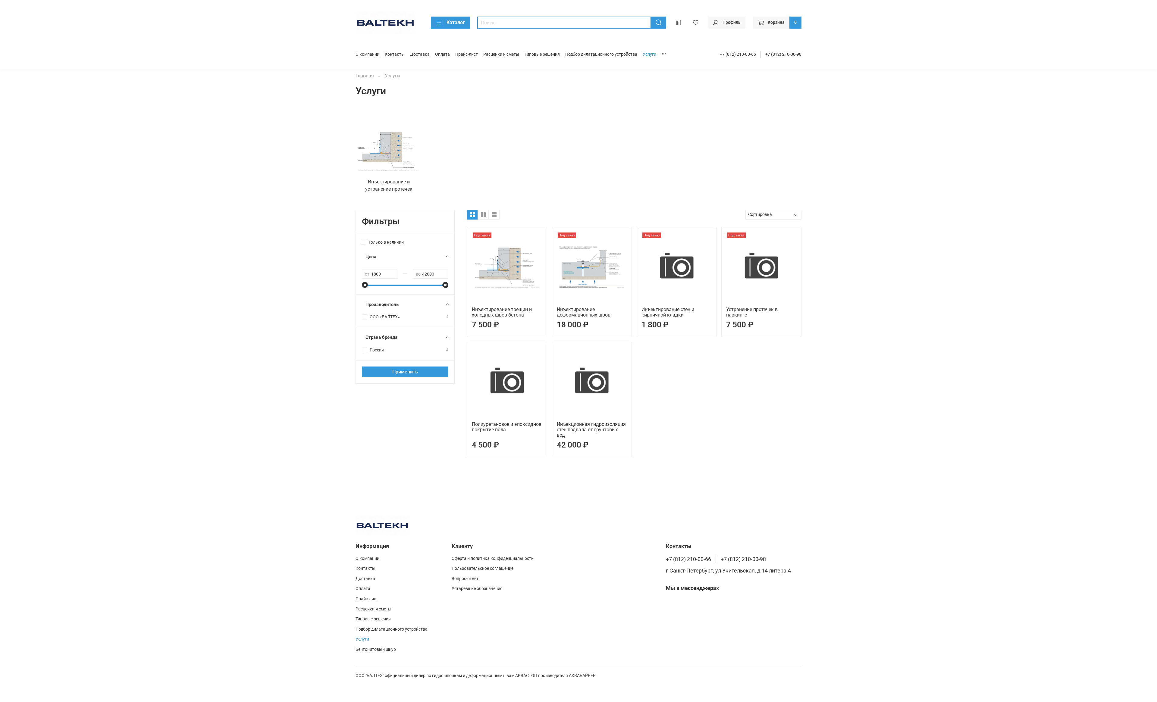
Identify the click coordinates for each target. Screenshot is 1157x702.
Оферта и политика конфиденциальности (493, 558)
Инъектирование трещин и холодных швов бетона (502, 312)
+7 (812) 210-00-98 (783, 54)
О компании (367, 54)
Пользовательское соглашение (482, 568)
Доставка (420, 54)
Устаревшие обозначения (477, 588)
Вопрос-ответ (465, 578)
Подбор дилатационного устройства (601, 54)
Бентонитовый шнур (376, 649)
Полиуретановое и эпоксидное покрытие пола (506, 426)
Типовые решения (542, 54)
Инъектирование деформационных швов (583, 312)
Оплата (442, 54)
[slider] (364, 284)
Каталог (456, 22)
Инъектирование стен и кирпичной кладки (667, 312)
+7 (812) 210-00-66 (738, 54)
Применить (405, 372)
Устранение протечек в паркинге (752, 312)
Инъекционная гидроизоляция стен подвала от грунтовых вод (591, 429)
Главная (365, 76)
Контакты (395, 54)
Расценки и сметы (501, 54)
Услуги (649, 54)
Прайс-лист (466, 54)
